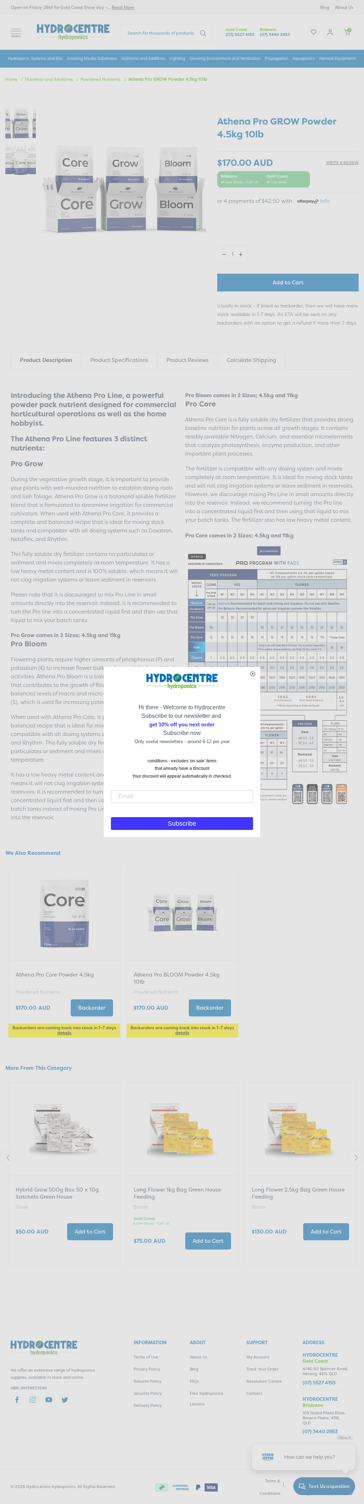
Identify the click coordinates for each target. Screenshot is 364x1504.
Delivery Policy (148, 1405)
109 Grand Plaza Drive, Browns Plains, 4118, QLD (324, 1418)
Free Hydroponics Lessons (206, 1399)
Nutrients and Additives (143, 58)
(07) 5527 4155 (240, 35)
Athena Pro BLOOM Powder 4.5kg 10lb (177, 978)
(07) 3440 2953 (275, 35)
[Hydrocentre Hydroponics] (73, 31)
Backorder (92, 1007)
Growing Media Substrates (92, 58)
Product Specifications (119, 360)
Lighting (177, 58)
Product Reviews (187, 360)
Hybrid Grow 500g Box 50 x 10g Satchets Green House (57, 1193)
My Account (257, 1357)
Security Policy (148, 1393)
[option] (64, 953)
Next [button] (356, 1158)
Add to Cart (288, 282)
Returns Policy (147, 1381)
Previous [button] (8, 1158)
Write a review (342, 163)
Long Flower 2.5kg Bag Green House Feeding (298, 1193)
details (64, 1033)
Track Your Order (262, 1369)
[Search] (203, 32)
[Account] (313, 32)
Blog (325, 7)
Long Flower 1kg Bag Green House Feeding (177, 1193)
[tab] (46, 360)
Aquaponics (304, 58)
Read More (123, 7)
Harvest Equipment (337, 58)
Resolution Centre (264, 1381)
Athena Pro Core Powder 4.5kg (55, 974)
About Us (344, 7)
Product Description (46, 360)
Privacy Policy (147, 1369)
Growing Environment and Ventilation (225, 58)
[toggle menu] (16, 32)
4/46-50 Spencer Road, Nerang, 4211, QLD (325, 1371)
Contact (254, 1393)
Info (325, 201)
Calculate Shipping (251, 360)
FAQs (194, 1381)
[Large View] (20, 124)
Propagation (277, 58)
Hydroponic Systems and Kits (35, 58)
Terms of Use (146, 1357)
